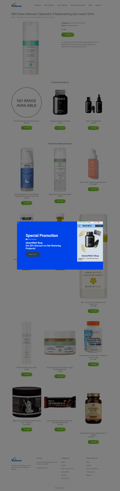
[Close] (18, 223)
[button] (33, 254)
